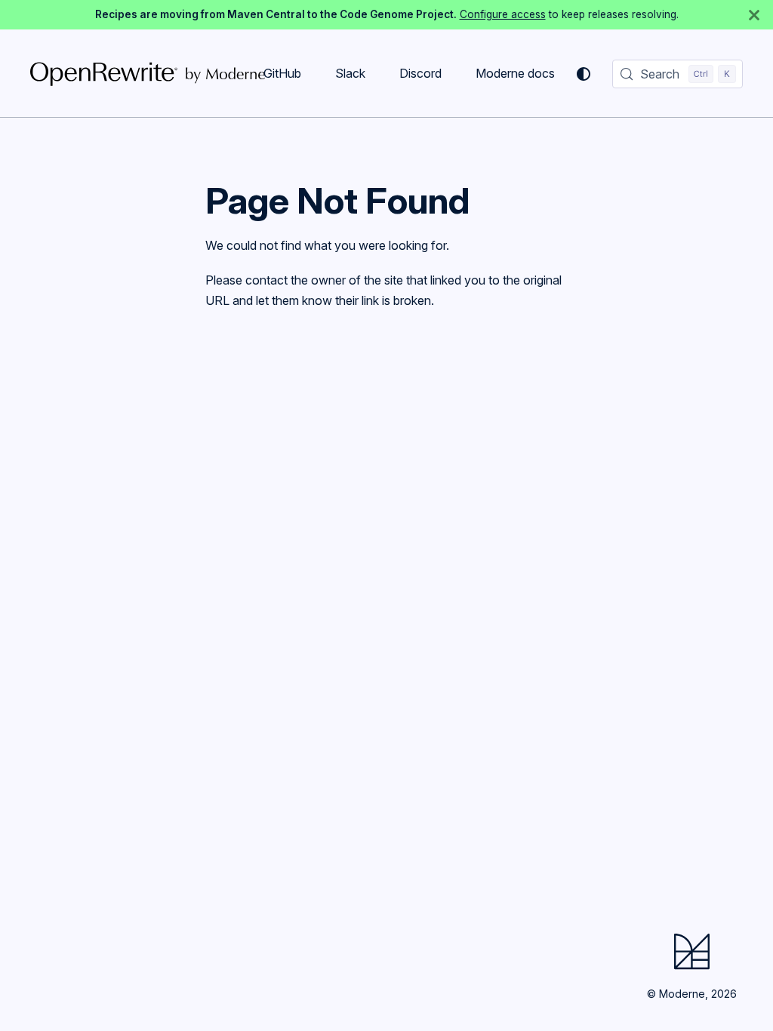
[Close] (754, 14)
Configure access (503, 14)
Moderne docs (515, 73)
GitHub (282, 73)
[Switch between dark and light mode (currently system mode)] (583, 74)
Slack (350, 73)
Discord (420, 73)
